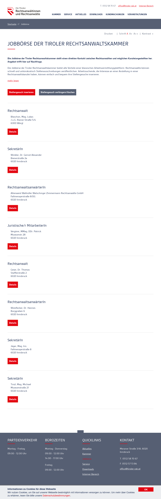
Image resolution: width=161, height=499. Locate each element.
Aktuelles (80, 14)
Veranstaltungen (137, 14)
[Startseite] (24, 9)
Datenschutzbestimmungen (56, 495)
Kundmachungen (115, 14)
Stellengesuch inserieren (21, 92)
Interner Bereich (146, 5)
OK (146, 489)
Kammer (56, 14)
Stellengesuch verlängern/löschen (58, 92)
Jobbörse (86, 458)
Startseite (12, 24)
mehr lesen (13, 80)
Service (68, 14)
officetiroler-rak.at (127, 5)
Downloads (96, 14)
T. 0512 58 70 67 (108, 5)
